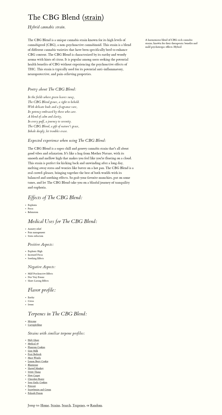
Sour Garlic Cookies (37, 382)
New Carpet (34, 375)
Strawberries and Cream (39, 389)
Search (66, 405)
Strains (55, 405)
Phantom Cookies (36, 347)
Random (96, 405)
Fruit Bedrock (34, 354)
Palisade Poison (35, 393)
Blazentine (33, 365)
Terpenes (78, 405)
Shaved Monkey (36, 368)
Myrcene (32, 321)
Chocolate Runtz (36, 379)
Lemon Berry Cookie (38, 361)
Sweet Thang (34, 372)
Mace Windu (34, 357)
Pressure (32, 386)
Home (44, 405)
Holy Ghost (33, 340)
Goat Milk (33, 350)
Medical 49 (33, 343)
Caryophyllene (35, 325)
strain (93, 17)
